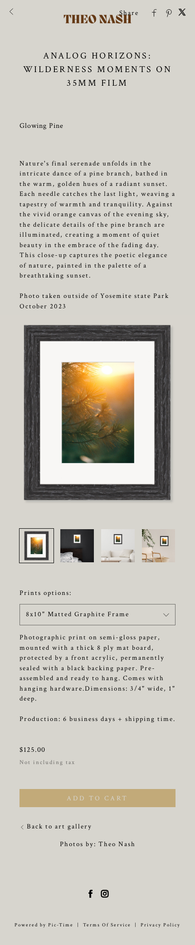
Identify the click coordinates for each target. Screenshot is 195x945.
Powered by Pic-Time (44, 925)
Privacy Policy (160, 925)
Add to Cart (97, 798)
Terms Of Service (107, 925)
